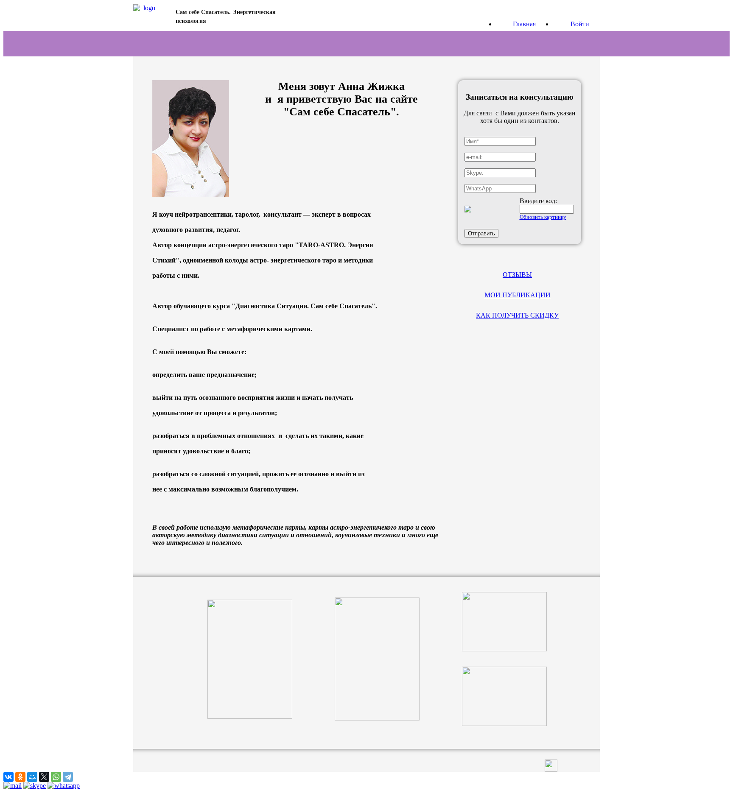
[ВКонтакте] (8, 777)
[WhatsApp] (56, 777)
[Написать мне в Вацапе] (64, 785)
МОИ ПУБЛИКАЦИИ (517, 295)
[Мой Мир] (32, 777)
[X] (44, 777)
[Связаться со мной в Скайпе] (34, 785)
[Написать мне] (12, 785)
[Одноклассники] (20, 777)
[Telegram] (68, 777)
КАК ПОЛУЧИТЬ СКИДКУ (517, 315)
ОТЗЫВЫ (517, 274)
